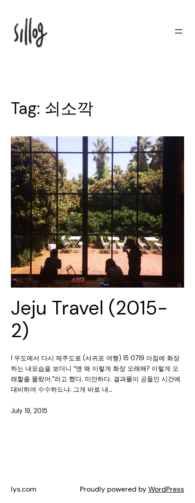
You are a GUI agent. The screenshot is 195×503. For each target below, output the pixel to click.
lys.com (23, 489)
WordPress (166, 489)
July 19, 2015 (29, 411)
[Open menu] (178, 31)
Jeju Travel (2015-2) (89, 320)
